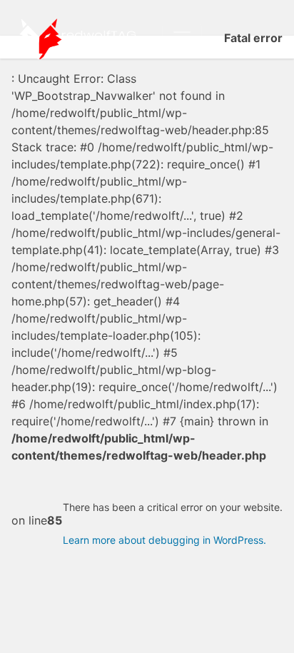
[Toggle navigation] (182, 38)
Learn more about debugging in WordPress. (164, 540)
